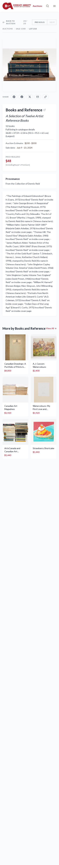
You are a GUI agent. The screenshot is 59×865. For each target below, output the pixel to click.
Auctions (8, 28)
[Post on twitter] (29, 96)
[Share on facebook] (22, 96)
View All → (51, 328)
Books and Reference (24, 110)
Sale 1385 (21, 28)
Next (52, 22)
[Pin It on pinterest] (14, 96)
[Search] (47, 6)
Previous (40, 22)
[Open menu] (54, 6)
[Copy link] (45, 96)
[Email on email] (37, 96)
